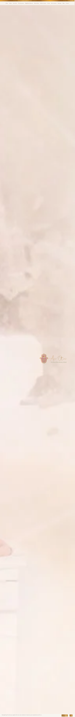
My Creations (54, 3)
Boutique (59, 3)
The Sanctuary (21, 3)
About (10, 3)
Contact (67, 3)
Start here (15, 3)
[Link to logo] (53, 358)
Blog (63, 3)
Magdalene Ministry (29, 3)
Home (7, 3)
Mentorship (36, 3)
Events (48, 3)
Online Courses (43, 3)
